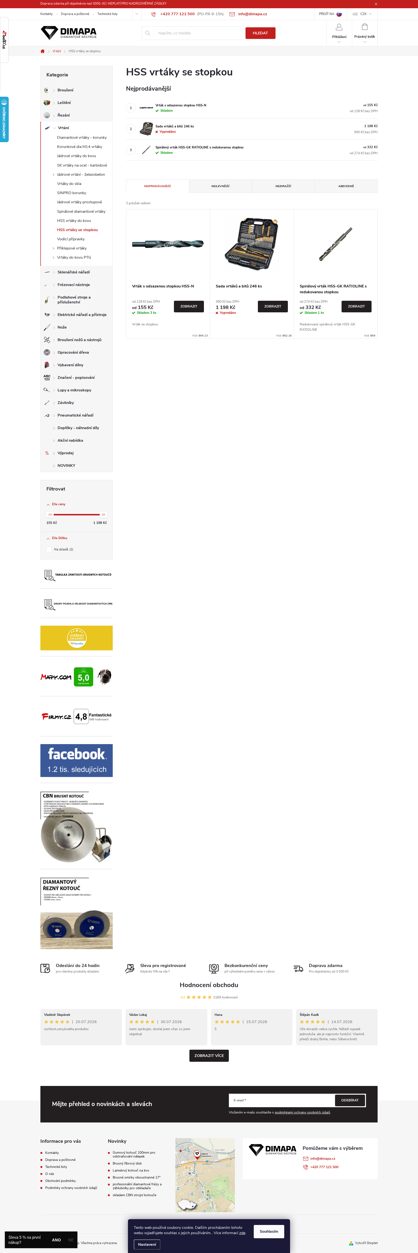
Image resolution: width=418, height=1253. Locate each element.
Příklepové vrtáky (72, 248)
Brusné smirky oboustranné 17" (137, 1178)
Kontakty (46, 14)
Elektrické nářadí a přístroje (82, 314)
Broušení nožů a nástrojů (79, 340)
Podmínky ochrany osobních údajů (71, 1188)
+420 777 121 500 (324, 1167)
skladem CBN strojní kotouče (134, 1195)
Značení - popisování (76, 377)
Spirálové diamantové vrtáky (81, 211)
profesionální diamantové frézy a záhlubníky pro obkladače (137, 1186)
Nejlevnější (220, 186)
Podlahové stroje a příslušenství (74, 300)
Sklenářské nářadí (74, 272)
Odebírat (350, 1100)
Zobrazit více (209, 1055)
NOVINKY (66, 465)
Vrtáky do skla (69, 183)
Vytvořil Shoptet (366, 1243)
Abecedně (346, 186)
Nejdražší (283, 186)
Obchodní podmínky (60, 1181)
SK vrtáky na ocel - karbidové (82, 165)
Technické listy (107, 14)
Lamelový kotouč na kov (131, 1170)
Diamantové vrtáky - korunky (82, 137)
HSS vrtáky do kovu (74, 220)
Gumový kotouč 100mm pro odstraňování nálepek (134, 1154)
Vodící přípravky (71, 239)
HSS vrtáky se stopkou (77, 230)
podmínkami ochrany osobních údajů (302, 1112)
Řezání (64, 115)
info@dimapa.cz (322, 1158)
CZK (363, 14)
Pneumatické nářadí (75, 415)
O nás (49, 1174)
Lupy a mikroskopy (74, 390)
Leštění (64, 102)
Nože (62, 327)
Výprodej (66, 453)
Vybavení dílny (70, 365)
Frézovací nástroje (74, 284)
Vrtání (63, 128)
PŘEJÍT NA (326, 14)
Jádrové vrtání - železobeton (81, 174)
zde (242, 1233)
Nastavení (147, 1244)
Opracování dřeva (73, 352)
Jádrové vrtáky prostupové (79, 202)
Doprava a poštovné (75, 14)
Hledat (260, 33)
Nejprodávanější (157, 186)
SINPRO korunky (71, 193)
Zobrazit (188, 306)
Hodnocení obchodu (209, 985)
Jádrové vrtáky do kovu (76, 156)
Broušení (65, 90)
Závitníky (66, 402)
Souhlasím (269, 1231)
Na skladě (63, 549)
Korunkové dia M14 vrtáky (79, 146)
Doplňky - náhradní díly (78, 428)
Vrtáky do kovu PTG (74, 257)
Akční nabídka (70, 440)
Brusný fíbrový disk (127, 1163)
